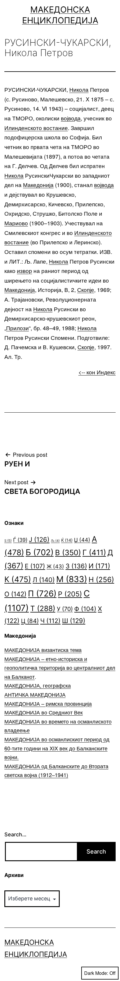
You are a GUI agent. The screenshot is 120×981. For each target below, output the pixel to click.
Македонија (38, 184)
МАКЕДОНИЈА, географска (37, 685)
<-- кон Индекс (97, 372)
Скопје (85, 289)
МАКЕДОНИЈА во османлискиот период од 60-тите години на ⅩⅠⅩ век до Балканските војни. (57, 748)
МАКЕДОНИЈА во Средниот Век (43, 712)
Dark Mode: (96, 973)
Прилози (17, 328)
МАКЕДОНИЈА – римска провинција (48, 703)
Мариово (16, 223)
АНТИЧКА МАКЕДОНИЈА (35, 694)
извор (24, 270)
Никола (79, 89)
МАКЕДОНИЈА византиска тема (43, 649)
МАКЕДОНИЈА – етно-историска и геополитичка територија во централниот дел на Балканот (59, 667)
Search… (15, 834)
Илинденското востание (36, 128)
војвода (71, 118)
